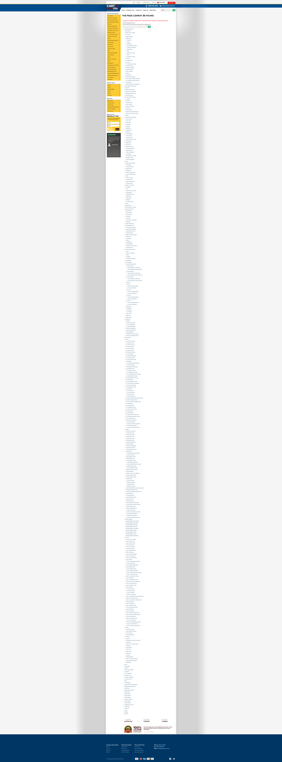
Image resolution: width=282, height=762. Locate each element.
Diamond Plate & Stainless (113, 40)
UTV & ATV (110, 95)
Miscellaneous (110, 63)
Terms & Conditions (111, 109)
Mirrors (109, 61)
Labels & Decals (111, 54)
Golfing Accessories (111, 48)
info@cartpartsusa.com (168, 6)
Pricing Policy (127, 691)
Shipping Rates (124, 746)
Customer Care (130, 10)
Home (123, 10)
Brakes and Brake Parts (112, 26)
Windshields (110, 79)
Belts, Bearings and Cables (113, 22)
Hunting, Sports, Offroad (112, 52)
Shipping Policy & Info (129, 704)
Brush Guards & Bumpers (113, 19)
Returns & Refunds (128, 699)
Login (134, 2)
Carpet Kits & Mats (111, 32)
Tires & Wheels (111, 77)
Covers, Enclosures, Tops (113, 34)
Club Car (109, 91)
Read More (110, 141)
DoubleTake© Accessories (113, 30)
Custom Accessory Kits (112, 36)
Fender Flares (110, 44)
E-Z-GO (109, 85)
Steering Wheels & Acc (112, 71)
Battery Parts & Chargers (112, 17)
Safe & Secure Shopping (139, 750)
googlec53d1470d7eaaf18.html (131, 684)
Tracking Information (125, 750)
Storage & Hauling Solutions (113, 73)
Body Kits (109, 24)
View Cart (154, 2)
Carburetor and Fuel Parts (113, 28)
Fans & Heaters (111, 42)
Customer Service (146, 2)
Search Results (128, 702)
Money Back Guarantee (129, 690)
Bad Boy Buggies (111, 89)
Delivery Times (110, 105)
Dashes (109, 38)
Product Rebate (128, 695)
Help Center (153, 10)
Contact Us (139, 10)
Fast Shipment (127, 682)
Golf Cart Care (110, 46)
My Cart (126, 713)
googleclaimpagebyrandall (130, 686)
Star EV (109, 93)
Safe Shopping (128, 701)
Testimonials (127, 666)
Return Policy (110, 100)
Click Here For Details (149, 731)
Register (138, 2)
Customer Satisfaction (129, 677)
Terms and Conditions (129, 669)
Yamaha (109, 87)
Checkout (171, 2)
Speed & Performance (112, 69)
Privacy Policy (110, 111)
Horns (109, 50)
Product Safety (127, 697)
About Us (145, 10)
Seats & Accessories (112, 67)
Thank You (127, 708)
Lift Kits (109, 56)
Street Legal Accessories (112, 75)
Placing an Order (111, 102)
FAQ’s (126, 680)
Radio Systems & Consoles (113, 65)
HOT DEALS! (110, 15)
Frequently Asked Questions (113, 107)
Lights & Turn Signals (112, 59)
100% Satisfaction (128, 673)
